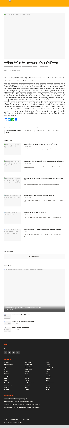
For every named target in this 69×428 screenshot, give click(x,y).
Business (6, 374)
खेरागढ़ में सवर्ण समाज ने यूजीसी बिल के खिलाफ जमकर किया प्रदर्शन (18, 401)
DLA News (10, 422)
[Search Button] (50, 3)
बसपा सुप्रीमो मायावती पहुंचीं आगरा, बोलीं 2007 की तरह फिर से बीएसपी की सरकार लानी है (23, 307)
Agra (5, 367)
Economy (6, 389)
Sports (31, 20)
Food (26, 374)
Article (6, 371)
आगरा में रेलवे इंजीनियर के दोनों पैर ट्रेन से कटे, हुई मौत (15, 399)
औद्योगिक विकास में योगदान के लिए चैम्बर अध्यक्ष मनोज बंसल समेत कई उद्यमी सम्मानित (22, 407)
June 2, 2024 (15, 323)
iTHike (20, 422)
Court (5, 378)
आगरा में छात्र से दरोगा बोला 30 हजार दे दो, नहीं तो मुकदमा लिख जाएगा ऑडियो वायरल (22, 404)
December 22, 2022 (16, 317)
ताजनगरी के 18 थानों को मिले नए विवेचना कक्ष (20, 327)
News (18, 70)
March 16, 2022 (7, 70)
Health (27, 378)
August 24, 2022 (16, 329)
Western (31, 23)
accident (6, 362)
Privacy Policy (25, 419)
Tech (30, 16)
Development (8, 385)
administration (8, 364)
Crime (14, 70)
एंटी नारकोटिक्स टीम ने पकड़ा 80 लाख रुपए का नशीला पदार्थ (23, 321)
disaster (6, 387)
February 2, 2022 (9, 309)
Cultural (6, 383)
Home (31, 9)
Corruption (7, 376)
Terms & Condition (14, 419)
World (31, 33)
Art (5, 369)
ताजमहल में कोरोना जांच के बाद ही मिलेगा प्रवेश (21, 315)
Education (32, 26)
